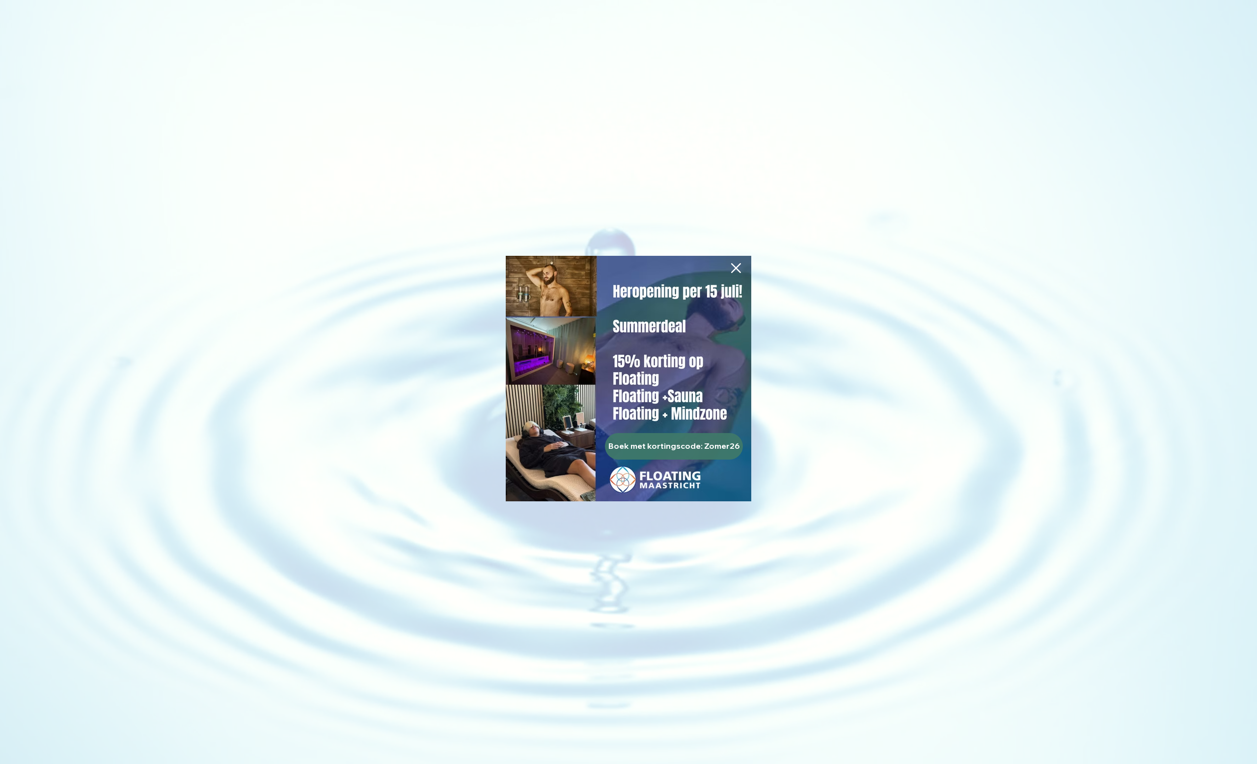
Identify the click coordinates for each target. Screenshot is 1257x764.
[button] (736, 268)
